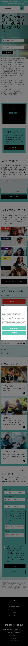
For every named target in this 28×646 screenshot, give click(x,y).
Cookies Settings (14, 337)
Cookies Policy (15, 323)
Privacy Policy (21, 323)
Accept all (14, 332)
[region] (14, 323)
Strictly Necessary (14, 328)
